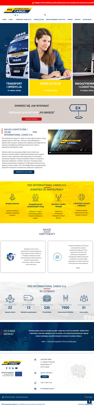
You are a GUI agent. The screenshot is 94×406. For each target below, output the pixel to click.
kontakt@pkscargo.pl (47, 388)
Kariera (70, 19)
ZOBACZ (45, 377)
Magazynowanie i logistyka (55, 19)
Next (92, 337)
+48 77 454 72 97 (46, 383)
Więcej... (78, 268)
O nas (10, 19)
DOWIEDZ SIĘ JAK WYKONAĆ (32, 105)
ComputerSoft (88, 404)
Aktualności (87, 19)
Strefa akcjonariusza (22, 397)
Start (4, 19)
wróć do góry (89, 397)
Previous (25, 337)
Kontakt (78, 19)
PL (17, 15)
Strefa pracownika (9, 397)
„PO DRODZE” (32, 112)
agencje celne (6, 143)
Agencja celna (39, 19)
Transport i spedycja (23, 19)
